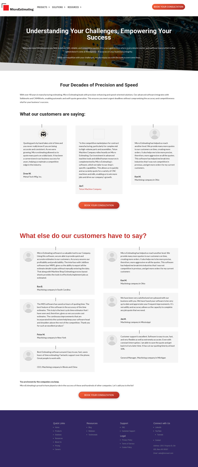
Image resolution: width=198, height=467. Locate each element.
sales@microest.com (165, 453)
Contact (158, 440)
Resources (73, 7)
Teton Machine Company (90, 189)
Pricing (57, 446)
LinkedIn (158, 427)
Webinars (91, 431)
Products (42, 7)
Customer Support (128, 431)
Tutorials (160, 435)
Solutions (57, 7)
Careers (58, 449)
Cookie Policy (127, 447)
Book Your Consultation (168, 6)
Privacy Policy (127, 440)
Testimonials (92, 435)
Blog (90, 427)
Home (57, 427)
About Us (58, 442)
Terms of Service (128, 444)
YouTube (158, 431)
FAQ (123, 427)
